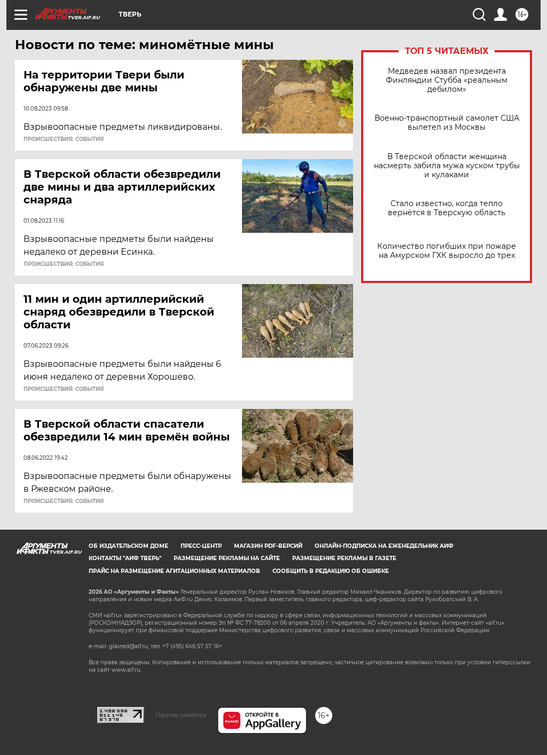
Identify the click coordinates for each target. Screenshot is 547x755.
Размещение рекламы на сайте (227, 558)
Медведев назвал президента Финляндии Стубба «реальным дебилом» (446, 80)
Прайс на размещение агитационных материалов (174, 571)
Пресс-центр (201, 545)
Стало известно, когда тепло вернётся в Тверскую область (446, 208)
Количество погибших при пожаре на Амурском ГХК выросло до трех (446, 251)
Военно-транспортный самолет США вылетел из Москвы (446, 123)
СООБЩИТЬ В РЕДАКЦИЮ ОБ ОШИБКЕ (330, 571)
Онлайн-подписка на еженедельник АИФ (384, 545)
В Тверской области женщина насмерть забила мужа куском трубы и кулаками (447, 165)
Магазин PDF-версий (268, 545)
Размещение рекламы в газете (344, 558)
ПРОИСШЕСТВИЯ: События (64, 139)
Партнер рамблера (180, 715)
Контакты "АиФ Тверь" (125, 558)
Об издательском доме (128, 545)
